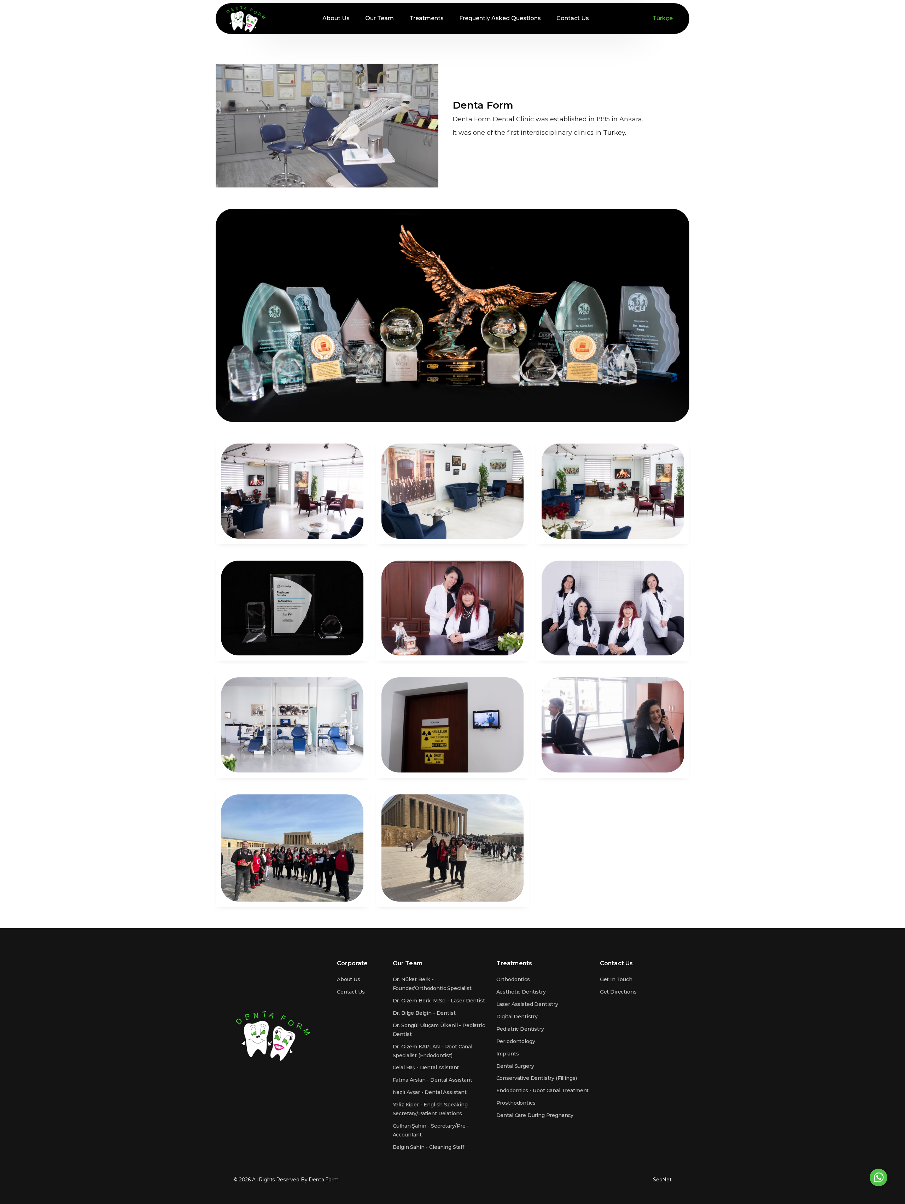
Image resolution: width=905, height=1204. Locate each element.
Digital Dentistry (517, 1016)
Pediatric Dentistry (520, 1029)
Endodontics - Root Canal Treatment (542, 1090)
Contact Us (572, 18)
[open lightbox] (292, 491)
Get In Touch (616, 979)
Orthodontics (513, 979)
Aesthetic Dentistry (521, 992)
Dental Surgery (515, 1066)
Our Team (379, 18)
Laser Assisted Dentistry (527, 1004)
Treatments (426, 18)
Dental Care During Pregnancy (535, 1115)
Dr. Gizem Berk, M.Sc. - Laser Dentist (439, 1000)
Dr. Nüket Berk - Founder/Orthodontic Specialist (432, 983)
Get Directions (618, 992)
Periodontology (515, 1041)
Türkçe (663, 18)
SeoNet (662, 1179)
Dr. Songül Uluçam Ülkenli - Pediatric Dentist (439, 1029)
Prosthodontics (516, 1103)
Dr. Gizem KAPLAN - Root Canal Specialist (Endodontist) (432, 1051)
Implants (507, 1053)
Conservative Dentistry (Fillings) (536, 1078)
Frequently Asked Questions (500, 18)
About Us (336, 18)
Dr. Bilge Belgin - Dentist (424, 1013)
